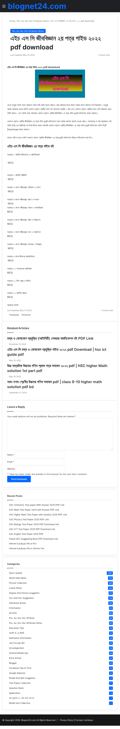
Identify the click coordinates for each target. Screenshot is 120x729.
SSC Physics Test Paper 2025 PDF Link (29, 519)
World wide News (17, 578)
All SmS (13, 613)
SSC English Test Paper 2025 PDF (26, 534)
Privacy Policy (66, 720)
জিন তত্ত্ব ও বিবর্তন (23, 280)
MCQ (10, 162)
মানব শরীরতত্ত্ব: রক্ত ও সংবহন (27, 199)
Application (14, 693)
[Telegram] (38, 315)
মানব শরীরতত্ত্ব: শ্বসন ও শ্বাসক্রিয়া (29, 207)
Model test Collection (19, 703)
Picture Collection (18, 583)
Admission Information (20, 638)
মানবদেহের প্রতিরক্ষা (24, 268)
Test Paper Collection (20, 683)
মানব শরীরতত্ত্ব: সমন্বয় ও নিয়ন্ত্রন (28, 244)
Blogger (13, 663)
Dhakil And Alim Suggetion (22, 678)
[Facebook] (1, 727)
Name (11, 454)
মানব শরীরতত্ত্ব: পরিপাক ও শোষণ (27, 187)
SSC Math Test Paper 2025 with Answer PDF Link (34, 510)
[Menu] (3, 7)
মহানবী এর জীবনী (16, 633)
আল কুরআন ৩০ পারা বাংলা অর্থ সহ (21, 698)
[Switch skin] (110, 7)
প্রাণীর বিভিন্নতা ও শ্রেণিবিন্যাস (27, 154)
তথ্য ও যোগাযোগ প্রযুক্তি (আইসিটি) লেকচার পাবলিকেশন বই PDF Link (50, 338)
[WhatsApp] (37, 315)
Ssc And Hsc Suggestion (21, 598)
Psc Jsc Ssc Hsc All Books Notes (33, 21)
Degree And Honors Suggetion (24, 593)
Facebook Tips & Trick (20, 668)
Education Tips (16, 628)
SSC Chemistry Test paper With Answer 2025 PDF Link (36, 505)
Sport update (15, 573)
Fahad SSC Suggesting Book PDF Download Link (33, 539)
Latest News (15, 588)
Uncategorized (16, 648)
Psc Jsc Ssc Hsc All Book (21, 618)
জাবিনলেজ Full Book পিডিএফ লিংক (22, 543)
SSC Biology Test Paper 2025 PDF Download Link (34, 524)
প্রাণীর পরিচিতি (21, 175)
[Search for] (116, 7)
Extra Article (15, 658)
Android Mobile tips (18, 653)
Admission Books (17, 603)
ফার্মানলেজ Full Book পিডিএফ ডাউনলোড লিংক (26, 548)
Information (15, 608)
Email (10, 462)
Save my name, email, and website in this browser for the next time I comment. (48, 474)
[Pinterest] (3, 727)
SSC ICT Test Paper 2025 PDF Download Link (32, 529)
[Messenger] (32, 315)
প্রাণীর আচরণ (21, 292)
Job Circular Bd (16, 643)
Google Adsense (17, 673)
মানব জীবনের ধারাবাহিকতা (25, 256)
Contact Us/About (84, 720)
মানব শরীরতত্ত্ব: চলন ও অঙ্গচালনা (28, 231)
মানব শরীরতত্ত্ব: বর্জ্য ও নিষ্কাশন (27, 219)
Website (11, 469)
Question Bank (16, 688)
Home (12, 21)
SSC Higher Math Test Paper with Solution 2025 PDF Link (38, 514)
